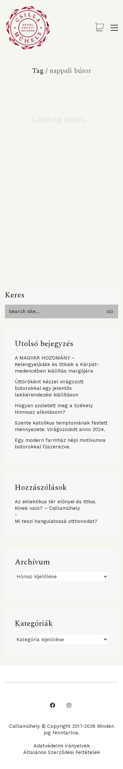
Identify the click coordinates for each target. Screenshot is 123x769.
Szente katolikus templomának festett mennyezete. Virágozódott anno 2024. (61, 426)
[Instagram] (68, 705)
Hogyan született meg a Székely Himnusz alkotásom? (54, 409)
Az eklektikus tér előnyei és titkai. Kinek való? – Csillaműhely (55, 505)
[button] (114, 27)
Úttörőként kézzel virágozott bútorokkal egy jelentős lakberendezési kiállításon (49, 388)
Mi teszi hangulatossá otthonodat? (56, 521)
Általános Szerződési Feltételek (61, 752)
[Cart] (99, 28)
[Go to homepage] (28, 28)
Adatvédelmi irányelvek (61, 746)
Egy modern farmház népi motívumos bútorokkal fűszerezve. (60, 443)
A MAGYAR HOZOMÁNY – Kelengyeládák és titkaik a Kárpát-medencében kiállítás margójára (57, 364)
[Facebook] (52, 705)
